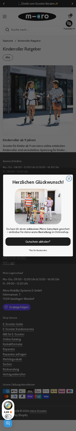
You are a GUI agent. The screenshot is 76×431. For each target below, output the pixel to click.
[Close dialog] (69, 178)
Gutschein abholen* (37, 241)
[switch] (8, 416)
